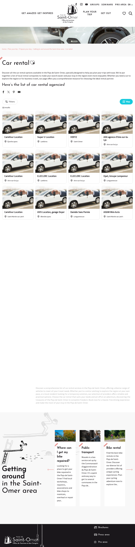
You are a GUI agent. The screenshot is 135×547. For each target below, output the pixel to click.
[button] (130, 13)
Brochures (103, 527)
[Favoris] (124, 13)
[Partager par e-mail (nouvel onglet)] (19, 92)
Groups (95, 4)
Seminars (107, 4)
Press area (103, 535)
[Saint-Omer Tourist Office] (67, 13)
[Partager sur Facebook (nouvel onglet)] (3, 92)
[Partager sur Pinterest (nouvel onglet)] (14, 92)
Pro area (121, 4)
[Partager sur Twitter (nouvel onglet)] (8, 92)
